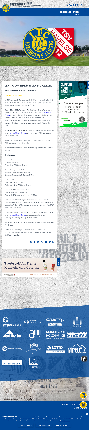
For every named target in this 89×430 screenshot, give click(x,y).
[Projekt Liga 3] (83, 395)
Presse (77, 15)
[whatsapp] (53, 242)
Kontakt (65, 404)
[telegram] (50, 242)
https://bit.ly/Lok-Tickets (17, 133)
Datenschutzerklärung (64, 420)
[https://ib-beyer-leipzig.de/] (77, 322)
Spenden (76, 12)
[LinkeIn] (46, 242)
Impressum (73, 404)
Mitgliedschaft (65, 12)
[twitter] (38, 242)
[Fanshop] (83, 404)
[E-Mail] (31, 242)
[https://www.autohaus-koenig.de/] (55, 334)
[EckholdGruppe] (12, 322)
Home (4, 69)
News (11, 69)
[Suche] (86, 5)
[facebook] (34, 242)
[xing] (42, 242)
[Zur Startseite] (6, 8)
